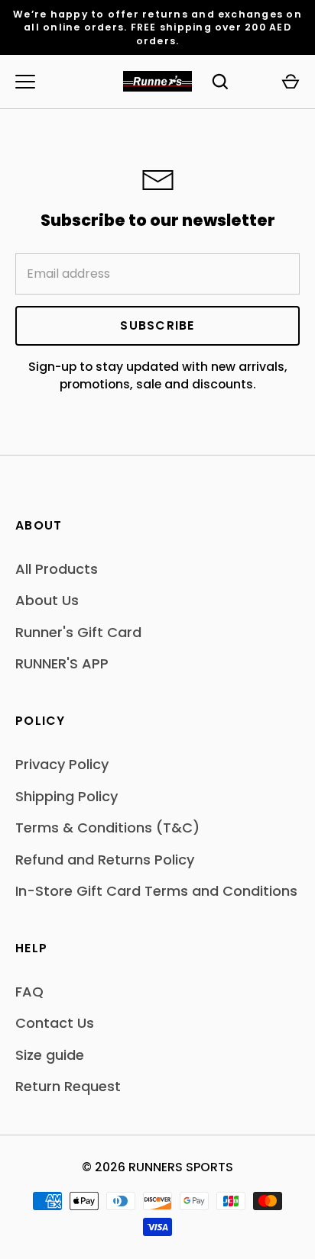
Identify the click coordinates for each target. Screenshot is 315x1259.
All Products (56, 568)
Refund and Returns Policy (104, 859)
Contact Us (54, 1022)
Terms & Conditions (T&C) (107, 827)
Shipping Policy (66, 796)
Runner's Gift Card (78, 632)
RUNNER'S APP (62, 663)
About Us (47, 600)
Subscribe (157, 325)
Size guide (49, 1054)
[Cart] (290, 81)
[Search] (220, 81)
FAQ (29, 991)
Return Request (68, 1086)
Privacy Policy (62, 764)
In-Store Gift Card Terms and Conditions (156, 890)
